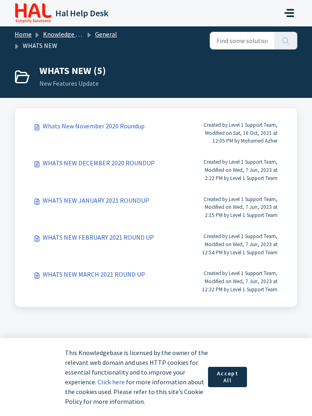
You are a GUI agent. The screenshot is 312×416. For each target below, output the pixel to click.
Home (23, 34)
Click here (111, 382)
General (106, 34)
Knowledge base (66, 34)
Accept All (227, 377)
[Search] (285, 41)
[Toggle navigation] (289, 13)
